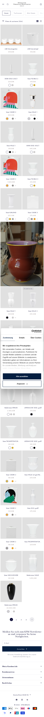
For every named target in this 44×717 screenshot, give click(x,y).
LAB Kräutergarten (11, 49)
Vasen (6, 13)
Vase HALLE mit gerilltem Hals (32, 475)
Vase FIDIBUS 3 (33, 179)
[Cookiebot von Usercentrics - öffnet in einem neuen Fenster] (31, 331)
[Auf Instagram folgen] (22, 700)
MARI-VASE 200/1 (11, 79)
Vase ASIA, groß (32, 508)
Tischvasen (18, 13)
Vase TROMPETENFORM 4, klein (11, 441)
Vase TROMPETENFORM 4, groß (32, 542)
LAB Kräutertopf (32, 49)
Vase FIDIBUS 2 (33, 79)
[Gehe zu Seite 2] (32, 619)
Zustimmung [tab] (8, 338)
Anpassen (21, 384)
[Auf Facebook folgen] (16, 700)
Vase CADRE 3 (11, 112)
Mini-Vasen (31, 13)
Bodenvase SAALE (33, 575)
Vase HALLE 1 (32, 112)
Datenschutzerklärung (21, 656)
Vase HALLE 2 (32, 311)
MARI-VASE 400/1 (33, 145)
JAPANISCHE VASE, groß (33, 408)
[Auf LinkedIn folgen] (27, 700)
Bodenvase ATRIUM (11, 408)
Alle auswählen (22, 376)
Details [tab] (22, 338)
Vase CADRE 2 (11, 475)
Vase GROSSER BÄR (11, 575)
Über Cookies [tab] (36, 338)
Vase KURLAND (11, 212)
